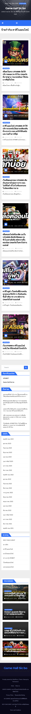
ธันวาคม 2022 (7, 470)
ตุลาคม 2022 (7, 479)
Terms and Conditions (15, 710)
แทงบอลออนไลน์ (8, 567)
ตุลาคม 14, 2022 (9, 137)
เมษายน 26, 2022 (9, 302)
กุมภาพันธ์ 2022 (8, 515)
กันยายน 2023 (7, 448)
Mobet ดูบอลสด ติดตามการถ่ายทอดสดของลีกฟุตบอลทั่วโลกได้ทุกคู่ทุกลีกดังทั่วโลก (15, 402)
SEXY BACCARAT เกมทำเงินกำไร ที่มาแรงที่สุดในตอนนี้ (15, 705)
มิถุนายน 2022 (7, 497)
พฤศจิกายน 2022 (8, 474)
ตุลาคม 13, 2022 (9, 191)
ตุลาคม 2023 (7, 443)
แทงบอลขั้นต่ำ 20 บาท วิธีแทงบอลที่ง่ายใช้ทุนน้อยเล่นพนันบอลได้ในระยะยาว (15, 595)
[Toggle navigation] (17, 23)
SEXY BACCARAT (9, 540)
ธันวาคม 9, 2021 (9, 351)
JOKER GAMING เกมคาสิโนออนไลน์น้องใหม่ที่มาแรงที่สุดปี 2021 (15, 690)
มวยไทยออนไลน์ (8, 553)
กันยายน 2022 (7, 483)
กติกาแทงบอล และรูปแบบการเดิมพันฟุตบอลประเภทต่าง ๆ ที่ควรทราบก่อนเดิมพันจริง (14, 417)
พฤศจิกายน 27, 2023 (11, 598)
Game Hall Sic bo (15, 8)
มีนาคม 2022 (7, 510)
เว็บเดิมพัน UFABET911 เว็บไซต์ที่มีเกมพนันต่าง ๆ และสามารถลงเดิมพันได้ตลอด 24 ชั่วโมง (15, 425)
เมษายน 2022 (7, 506)
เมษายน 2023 (7, 457)
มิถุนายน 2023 (7, 452)
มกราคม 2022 (7, 519)
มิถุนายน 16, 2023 (11, 654)
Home (12, 685)
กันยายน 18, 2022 (9, 248)
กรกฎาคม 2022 (8, 492)
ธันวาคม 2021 (7, 524)
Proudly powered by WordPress (10, 679)
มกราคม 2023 (7, 466)
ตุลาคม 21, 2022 (9, 83)
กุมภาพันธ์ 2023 (8, 461)
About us (17, 685)
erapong (19, 83)
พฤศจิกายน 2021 (8, 528)
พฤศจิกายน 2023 (8, 439)
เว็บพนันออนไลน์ (6, 122)
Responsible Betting (20, 695)
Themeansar (15, 681)
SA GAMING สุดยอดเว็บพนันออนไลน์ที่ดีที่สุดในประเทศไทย (15, 699)
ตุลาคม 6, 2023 (10, 617)
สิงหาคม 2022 (7, 488)
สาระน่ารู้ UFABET (9, 558)
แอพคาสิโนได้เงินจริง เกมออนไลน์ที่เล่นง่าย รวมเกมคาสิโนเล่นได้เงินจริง (14, 632)
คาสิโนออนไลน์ (6, 68)
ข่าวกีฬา (5, 544)
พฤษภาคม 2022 (8, 501)
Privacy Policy (9, 695)
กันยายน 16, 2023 (11, 635)
